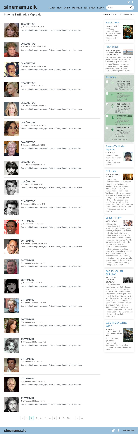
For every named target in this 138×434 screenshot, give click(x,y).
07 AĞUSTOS (28, 83)
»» (82, 418)
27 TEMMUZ (27, 299)
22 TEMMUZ (27, 398)
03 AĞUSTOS (28, 161)
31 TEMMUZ (27, 221)
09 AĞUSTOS (28, 43)
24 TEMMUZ (27, 358)
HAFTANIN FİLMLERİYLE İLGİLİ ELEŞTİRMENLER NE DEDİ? (114, 332)
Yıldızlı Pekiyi (112, 22)
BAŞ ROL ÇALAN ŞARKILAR (114, 273)
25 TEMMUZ (27, 339)
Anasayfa (106, 14)
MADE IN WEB (128, 431)
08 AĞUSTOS (28, 63)
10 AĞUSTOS (28, 24)
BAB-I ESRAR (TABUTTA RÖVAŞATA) (111, 280)
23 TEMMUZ (27, 378)
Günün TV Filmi (114, 217)
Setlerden (111, 171)
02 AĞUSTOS (28, 181)
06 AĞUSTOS (28, 102)
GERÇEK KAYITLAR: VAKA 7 (124, 129)
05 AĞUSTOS (28, 122)
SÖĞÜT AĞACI (111, 221)
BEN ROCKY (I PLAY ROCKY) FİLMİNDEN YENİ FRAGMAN (114, 52)
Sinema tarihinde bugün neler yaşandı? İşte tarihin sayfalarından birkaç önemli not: (51, 30)
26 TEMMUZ (27, 319)
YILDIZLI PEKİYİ (112, 26)
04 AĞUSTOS (28, 142)
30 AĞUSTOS (111, 153)
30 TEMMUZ (27, 240)
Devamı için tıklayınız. (119, 140)
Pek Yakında (112, 46)
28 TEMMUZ (27, 280)
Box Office (111, 77)
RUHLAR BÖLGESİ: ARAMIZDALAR (124, 105)
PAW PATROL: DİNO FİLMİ (124, 117)
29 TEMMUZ (27, 260)
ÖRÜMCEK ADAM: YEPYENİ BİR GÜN (124, 83)
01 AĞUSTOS (28, 201)
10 (68, 418)
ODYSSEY (120, 93)
